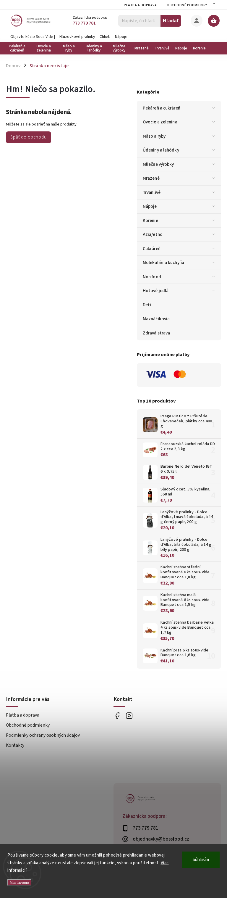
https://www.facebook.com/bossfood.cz (117, 715)
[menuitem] (18, 48)
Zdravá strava (156, 333)
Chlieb (105, 37)
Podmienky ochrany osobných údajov (43, 735)
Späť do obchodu (28, 137)
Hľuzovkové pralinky (77, 37)
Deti (147, 305)
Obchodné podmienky (187, 5)
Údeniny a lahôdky (161, 150)
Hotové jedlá (155, 290)
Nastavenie (19, 882)
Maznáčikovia (156, 319)
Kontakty (15, 745)
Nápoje (121, 37)
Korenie (150, 220)
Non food (152, 276)
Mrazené (151, 178)
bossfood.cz (129, 715)
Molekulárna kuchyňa (163, 262)
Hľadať (171, 20)
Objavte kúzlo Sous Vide (31, 37)
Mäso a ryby (154, 136)
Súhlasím (201, 860)
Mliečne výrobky (158, 164)
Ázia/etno (153, 234)
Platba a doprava (140, 5)
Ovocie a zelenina (160, 122)
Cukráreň (151, 248)
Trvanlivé (151, 192)
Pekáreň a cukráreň (161, 108)
